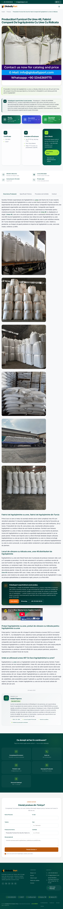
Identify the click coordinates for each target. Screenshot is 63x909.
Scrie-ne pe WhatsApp (52, 887)
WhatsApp (24, 601)
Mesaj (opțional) (9, 837)
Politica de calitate (34, 880)
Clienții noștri (33, 878)
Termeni (57, 902)
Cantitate (34, 829)
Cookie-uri (52, 902)
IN (12, 883)
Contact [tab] (54, 194)
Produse (9, 11)
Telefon (7, 822)
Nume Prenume (9, 814)
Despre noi (33, 873)
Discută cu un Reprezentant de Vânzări (51, 159)
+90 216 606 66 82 (36, 601)
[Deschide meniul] (59, 6)
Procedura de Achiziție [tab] (42, 194)
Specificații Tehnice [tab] (26, 194)
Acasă (3, 11)
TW (6, 883)
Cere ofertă (14, 601)
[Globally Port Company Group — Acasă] (14, 870)
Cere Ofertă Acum (49, 152)
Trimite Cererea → (31, 849)
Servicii (32, 875)
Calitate (42, 906)
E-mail (33, 814)
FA (9, 883)
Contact (32, 883)
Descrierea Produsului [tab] (9, 194)
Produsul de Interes (10, 829)
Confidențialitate (44, 902)
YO (15, 883)
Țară (33, 822)
